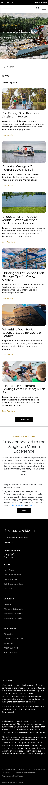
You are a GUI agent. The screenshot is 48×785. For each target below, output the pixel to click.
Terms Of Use (23, 769)
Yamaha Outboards (13, 613)
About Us (8, 634)
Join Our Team (10, 652)
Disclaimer (7, 773)
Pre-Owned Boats (12, 575)
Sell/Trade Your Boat (13, 584)
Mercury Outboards (13, 609)
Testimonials (9, 643)
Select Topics (9, 82)
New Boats (9, 570)
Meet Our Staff (11, 648)
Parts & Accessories (13, 618)
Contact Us (9, 542)
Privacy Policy (18, 505)
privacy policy (16, 751)
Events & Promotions (13, 638)
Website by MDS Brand (12, 783)
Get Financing (10, 579)
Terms (31, 505)
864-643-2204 (41, 2)
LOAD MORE (24, 419)
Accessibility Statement (25, 773)
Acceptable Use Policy (13, 776)
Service (7, 604)
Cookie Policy (38, 769)
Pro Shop (8, 588)
